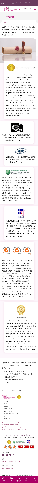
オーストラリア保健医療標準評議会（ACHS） (18, 374)
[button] (26, 9)
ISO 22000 (7, 382)
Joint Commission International (14, 371)
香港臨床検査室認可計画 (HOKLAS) (15, 380)
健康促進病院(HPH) (10, 377)
